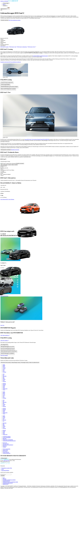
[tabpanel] (40, 170)
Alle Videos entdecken (4, 335)
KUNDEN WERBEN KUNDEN (9, 479)
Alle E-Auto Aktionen (10, 199)
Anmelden (2, 475)
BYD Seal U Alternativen (22, 46)
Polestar (4, 383)
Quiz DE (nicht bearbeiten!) (8, 444)
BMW (4, 365)
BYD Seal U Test (13, 46)
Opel (4, 380)
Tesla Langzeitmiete (6, 448)
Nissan (4, 379)
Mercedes (4, 376)
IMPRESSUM (5, 484)
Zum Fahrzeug (3, 199)
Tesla (4, 387)
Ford (4, 370)
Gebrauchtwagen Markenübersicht (9, 440)
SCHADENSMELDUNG (8, 483)
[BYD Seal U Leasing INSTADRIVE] (40, 136)
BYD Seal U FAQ (31, 46)
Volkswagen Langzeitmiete (8, 439)
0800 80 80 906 (6, 460)
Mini (4, 378)
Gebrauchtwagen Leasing (15, 362)
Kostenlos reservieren (4, 20)
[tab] (4, 164)
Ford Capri (5, 442)
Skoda (4, 385)
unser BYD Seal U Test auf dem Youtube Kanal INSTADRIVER (37, 139)
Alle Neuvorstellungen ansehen (14, 20)
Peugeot (4, 381)
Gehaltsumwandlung (6, 436)
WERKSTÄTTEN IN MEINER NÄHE (10, 482)
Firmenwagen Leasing (24, 362)
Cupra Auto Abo (6, 452)
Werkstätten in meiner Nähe (6, 468)
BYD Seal (5, 445)
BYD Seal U (5, 451)
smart (4, 386)
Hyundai (4, 371)
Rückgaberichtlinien (5, 470)
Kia (3, 375)
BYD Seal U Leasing (4, 46)
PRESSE (4, 478)
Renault (4, 384)
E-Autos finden (5, 3)
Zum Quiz (2, 325)
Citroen (4, 367)
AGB (2, 469)
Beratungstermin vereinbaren (6, 149)
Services (4, 5)
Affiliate (4, 446)
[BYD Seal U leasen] (15, 76)
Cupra (4, 368)
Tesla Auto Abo (6, 443)
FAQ (4, 477)
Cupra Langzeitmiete (7, 437)
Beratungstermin (4, 8)
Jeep (3, 373)
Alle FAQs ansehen (4, 340)
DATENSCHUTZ (6, 480)
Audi (4, 364)
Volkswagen (5, 388)
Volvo (4, 389)
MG (3, 377)
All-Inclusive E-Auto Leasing (6, 362)
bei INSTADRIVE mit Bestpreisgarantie (40, 55)
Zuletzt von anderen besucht (34, 362)
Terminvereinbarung (6, 453)
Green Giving (5, 449)
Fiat (3, 369)
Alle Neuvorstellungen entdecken (14, 61)
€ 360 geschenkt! (4, 458)
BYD (4, 366)
